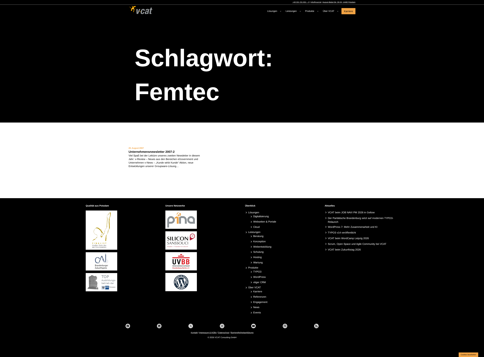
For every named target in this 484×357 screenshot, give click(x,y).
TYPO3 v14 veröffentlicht (342, 232)
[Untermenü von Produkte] (318, 11)
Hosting (257, 257)
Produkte (253, 267)
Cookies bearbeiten (468, 355)
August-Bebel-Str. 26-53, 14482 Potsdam (339, 2)
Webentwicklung (262, 246)
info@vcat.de (316, 2)
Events (257, 312)
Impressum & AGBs (208, 333)
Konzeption (259, 241)
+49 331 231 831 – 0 (300, 2)
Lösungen (253, 212)
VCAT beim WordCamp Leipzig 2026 (348, 238)
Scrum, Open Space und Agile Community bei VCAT (357, 244)
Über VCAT (254, 287)
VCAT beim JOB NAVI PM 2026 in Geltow (351, 212)
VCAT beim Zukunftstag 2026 (344, 249)
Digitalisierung (261, 216)
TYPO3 (257, 271)
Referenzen (259, 296)
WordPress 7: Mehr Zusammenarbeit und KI (352, 227)
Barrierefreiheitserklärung (242, 333)
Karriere (348, 11)
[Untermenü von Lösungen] (280, 11)
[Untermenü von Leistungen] (300, 11)
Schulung (258, 251)
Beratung (258, 236)
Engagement (260, 302)
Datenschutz (223, 333)
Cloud (256, 227)
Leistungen (254, 232)
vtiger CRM (259, 282)
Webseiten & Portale (264, 221)
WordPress (259, 277)
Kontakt (194, 333)
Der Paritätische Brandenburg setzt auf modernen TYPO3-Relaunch (360, 220)
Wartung (258, 262)
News (256, 307)
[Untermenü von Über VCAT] (337, 11)
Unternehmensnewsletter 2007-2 (152, 151)
